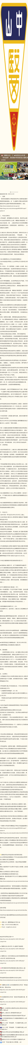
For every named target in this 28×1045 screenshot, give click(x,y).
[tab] (10, 192)
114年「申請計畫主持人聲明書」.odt (11, 1042)
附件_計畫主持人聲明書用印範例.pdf (11, 1012)
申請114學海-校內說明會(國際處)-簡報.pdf (13, 1032)
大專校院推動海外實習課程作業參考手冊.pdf (13, 1015)
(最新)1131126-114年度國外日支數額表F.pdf (13, 1039)
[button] (2, 177)
